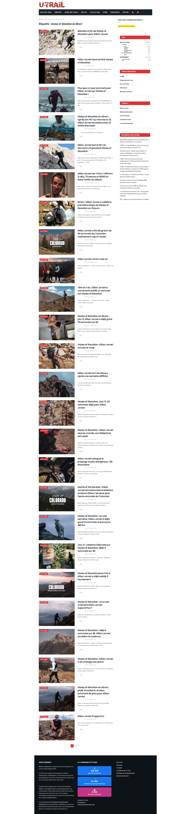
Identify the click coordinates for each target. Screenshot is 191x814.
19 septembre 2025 (91, 262)
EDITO (125, 46)
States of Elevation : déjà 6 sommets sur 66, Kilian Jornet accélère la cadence (94, 633)
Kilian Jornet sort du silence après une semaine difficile (93, 375)
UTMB (105, 12)
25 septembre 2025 (91, 183)
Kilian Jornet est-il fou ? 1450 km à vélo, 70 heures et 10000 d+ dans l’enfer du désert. (95, 176)
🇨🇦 (133, 12)
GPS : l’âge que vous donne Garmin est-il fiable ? (134, 199)
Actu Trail (43, 32)
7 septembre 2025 (91, 640)
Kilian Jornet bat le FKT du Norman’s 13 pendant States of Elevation (94, 148)
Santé (125, 54)
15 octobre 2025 (90, 37)
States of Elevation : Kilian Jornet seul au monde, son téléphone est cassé (95, 433)
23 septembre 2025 (91, 211)
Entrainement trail (122, 776)
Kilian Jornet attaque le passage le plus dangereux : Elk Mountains (95, 461)
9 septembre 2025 (91, 554)
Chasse (125, 49)
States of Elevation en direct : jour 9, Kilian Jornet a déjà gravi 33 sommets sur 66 (95, 319)
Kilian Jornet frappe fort (91, 716)
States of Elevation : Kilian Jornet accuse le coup (95, 346)
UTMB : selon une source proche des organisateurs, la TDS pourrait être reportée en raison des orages (134, 161)
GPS (123, 60)
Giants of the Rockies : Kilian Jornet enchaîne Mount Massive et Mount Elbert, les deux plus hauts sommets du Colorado (95, 492)
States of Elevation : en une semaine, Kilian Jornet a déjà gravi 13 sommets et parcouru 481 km (94, 520)
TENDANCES (115, 12)
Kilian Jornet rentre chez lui (93, 259)
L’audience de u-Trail (123, 771)
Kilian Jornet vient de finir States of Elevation (95, 61)
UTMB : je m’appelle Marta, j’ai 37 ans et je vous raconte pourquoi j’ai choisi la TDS (134, 146)
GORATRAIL (126, 47)
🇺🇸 (138, 12)
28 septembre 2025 (91, 129)
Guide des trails (71, 12)
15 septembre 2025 (91, 325)
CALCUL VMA (95, 12)
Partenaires (81, 803)
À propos (119, 765)
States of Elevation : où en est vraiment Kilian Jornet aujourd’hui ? (93, 605)
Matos (84, 12)
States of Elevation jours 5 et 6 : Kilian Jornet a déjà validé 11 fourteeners (94, 576)
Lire (80, 47)
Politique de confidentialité (125, 773)
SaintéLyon (123, 88)
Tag (46, 19)
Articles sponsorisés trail (86, 805)
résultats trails (128, 50)
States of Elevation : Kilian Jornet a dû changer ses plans (95, 660)
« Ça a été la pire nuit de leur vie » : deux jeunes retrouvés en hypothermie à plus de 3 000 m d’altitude (134, 194)
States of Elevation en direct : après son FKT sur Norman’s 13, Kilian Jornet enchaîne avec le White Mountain (94, 121)
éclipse (126, 12)
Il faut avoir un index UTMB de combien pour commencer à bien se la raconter (133, 187)
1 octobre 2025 (90, 97)
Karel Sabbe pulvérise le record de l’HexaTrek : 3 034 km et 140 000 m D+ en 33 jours (134, 141)
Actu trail (119, 762)
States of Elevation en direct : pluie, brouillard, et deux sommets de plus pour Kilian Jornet (93, 692)
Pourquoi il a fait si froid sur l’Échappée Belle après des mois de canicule (133, 181)
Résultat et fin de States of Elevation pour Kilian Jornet (93, 33)
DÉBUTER (58, 12)
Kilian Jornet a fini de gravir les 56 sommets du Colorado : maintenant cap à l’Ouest (95, 233)
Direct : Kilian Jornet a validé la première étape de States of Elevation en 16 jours (95, 205)
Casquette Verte (125, 120)
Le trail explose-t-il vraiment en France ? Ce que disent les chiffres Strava (134, 176)
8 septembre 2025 (91, 611)
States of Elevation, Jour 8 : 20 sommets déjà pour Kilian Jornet (94, 404)
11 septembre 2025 (91, 439)
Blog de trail (125, 42)
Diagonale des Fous (126, 80)
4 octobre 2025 (90, 66)
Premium (126, 51)
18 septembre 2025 (91, 297)
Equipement (124, 57)
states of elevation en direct (56, 19)
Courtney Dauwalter (126, 123)
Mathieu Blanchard (126, 112)
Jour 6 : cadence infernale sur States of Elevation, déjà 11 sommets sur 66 (94, 548)
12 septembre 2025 (91, 379)
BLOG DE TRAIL (46, 12)
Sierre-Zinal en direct (128, 26)
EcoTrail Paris (124, 84)
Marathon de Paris (126, 92)
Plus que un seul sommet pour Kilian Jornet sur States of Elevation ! (94, 91)
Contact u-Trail (83, 800)
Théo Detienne (125, 116)
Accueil (41, 19)
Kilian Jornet (124, 108)
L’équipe (119, 768)
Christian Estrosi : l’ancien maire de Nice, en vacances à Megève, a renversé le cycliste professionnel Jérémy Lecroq (133, 153)
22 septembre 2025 (91, 240)
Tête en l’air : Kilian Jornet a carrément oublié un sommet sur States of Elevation (94, 290)
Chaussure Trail (126, 59)
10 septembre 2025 (91, 499)
